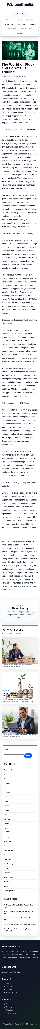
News (6, 846)
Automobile (8, 770)
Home (6, 828)
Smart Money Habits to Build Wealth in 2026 (20, 924)
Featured (7, 806)
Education (22, 24)
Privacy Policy (26, 29)
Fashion (7, 801)
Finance (33, 24)
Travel (6, 886)
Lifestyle (30, 20)
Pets (5, 855)
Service (6, 868)
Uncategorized (9, 891)
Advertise (9, 989)
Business (9, 20)
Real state (12, 29)
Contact (9, 987)
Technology (9, 24)
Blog (5, 774)
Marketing (7, 841)
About (8, 984)
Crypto (6, 788)
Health (19, 20)
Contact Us (20, 33)
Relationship (8, 864)
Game (6, 815)
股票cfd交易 (13, 116)
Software (7, 873)
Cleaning (7, 783)
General (7, 819)
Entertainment (9, 797)
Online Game (8, 850)
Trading (7, 882)
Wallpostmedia (20, 4)
